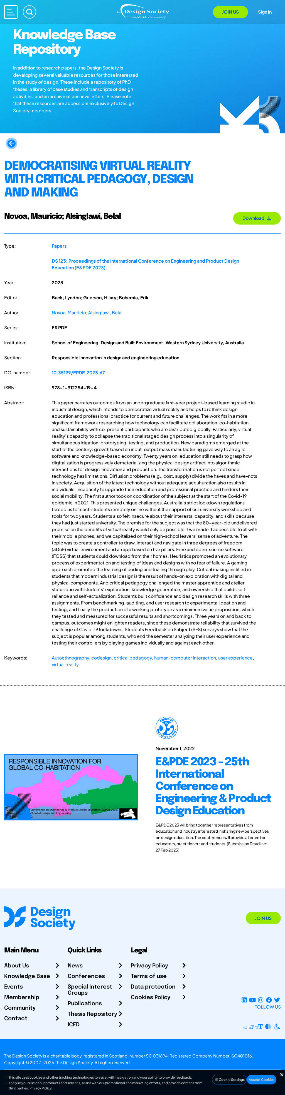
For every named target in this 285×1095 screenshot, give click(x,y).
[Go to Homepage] (142, 11)
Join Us (230, 12)
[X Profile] (277, 1000)
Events (13, 987)
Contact (15, 1019)
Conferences (86, 976)
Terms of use (149, 976)
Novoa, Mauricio (69, 312)
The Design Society (74, 1062)
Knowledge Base (27, 976)
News (75, 966)
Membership (21, 998)
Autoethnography (70, 658)
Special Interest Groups (90, 990)
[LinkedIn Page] (244, 1000)
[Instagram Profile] (260, 1000)
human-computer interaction (185, 658)
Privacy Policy (149, 966)
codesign (101, 658)
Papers (59, 246)
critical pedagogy (133, 658)
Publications (85, 1004)
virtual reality (65, 664)
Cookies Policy (150, 998)
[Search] (29, 12)
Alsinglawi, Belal (105, 312)
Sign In (265, 12)
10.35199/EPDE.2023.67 (78, 372)
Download (254, 218)
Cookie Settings (231, 1079)
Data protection (153, 987)
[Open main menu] (11, 12)
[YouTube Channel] (252, 1000)
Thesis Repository (92, 1014)
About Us (16, 966)
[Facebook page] (269, 1000)
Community (20, 1008)
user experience (235, 658)
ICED (74, 1025)
